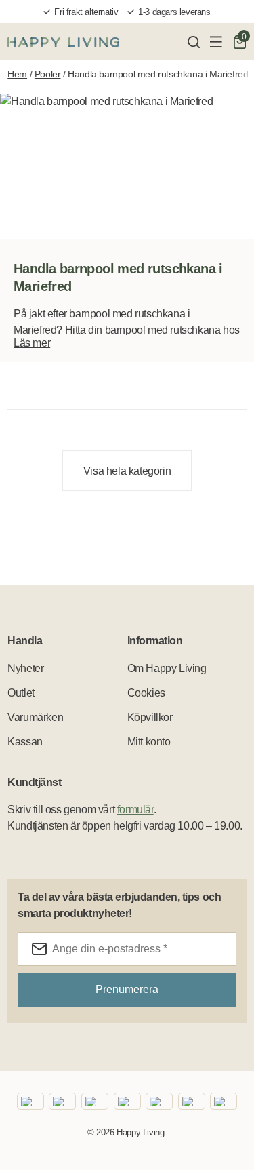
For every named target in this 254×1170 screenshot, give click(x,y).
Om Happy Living (167, 668)
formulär (135, 809)
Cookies (146, 693)
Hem (17, 74)
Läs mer (32, 343)
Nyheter (25, 668)
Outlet (21, 693)
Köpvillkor (150, 717)
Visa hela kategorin (127, 471)
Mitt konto (149, 741)
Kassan (25, 741)
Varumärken (35, 717)
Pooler (48, 74)
